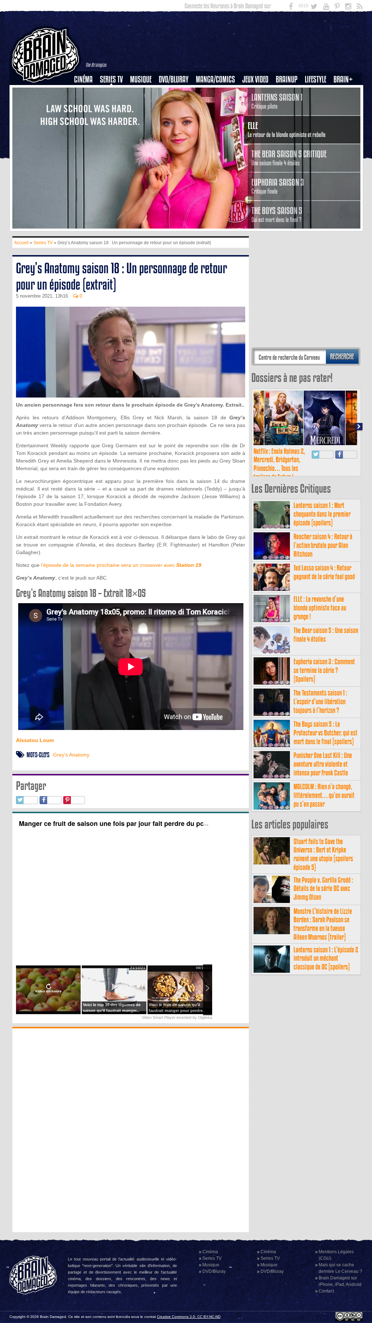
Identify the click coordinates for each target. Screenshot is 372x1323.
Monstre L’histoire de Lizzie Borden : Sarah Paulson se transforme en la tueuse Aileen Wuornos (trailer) (323, 924)
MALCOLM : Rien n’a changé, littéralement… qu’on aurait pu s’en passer (324, 795)
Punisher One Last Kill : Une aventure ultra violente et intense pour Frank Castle (323, 764)
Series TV (111, 79)
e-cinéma (86, 117)
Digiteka (205, 1017)
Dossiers (86, 104)
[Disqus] (130, 1129)
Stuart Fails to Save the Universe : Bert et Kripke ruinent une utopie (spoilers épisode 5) (323, 854)
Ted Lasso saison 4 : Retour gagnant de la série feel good (324, 572)
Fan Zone (345, 92)
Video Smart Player (158, 1017)
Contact (326, 1291)
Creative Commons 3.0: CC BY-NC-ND (189, 1317)
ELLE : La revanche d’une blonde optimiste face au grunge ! (320, 608)
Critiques (87, 92)
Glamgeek (317, 104)
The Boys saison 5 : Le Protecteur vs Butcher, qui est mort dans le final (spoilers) (325, 733)
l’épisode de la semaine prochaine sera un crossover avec (121, 565)
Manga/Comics (215, 79)
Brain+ (343, 79)
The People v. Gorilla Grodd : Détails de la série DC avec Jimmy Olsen (323, 889)
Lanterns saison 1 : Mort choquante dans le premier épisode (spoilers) (322, 514)
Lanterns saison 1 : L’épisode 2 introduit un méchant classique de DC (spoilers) (326, 958)
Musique (140, 79)
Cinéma (83, 79)
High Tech (317, 117)
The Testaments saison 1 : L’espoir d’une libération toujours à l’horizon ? (320, 701)
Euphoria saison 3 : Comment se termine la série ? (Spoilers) (324, 670)
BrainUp (287, 79)
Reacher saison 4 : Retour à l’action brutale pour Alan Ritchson (323, 545)
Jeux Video (255, 79)
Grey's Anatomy (71, 755)
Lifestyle (315, 79)
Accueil (21, 242)
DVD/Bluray (174, 79)
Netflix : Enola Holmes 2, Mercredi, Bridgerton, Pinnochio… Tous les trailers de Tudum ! (279, 464)
